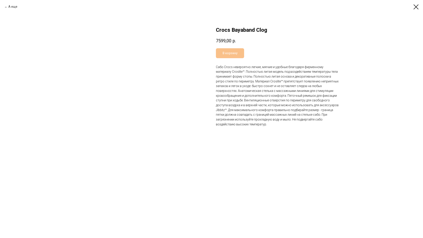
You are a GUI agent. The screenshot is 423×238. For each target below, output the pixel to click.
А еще (12, 6)
